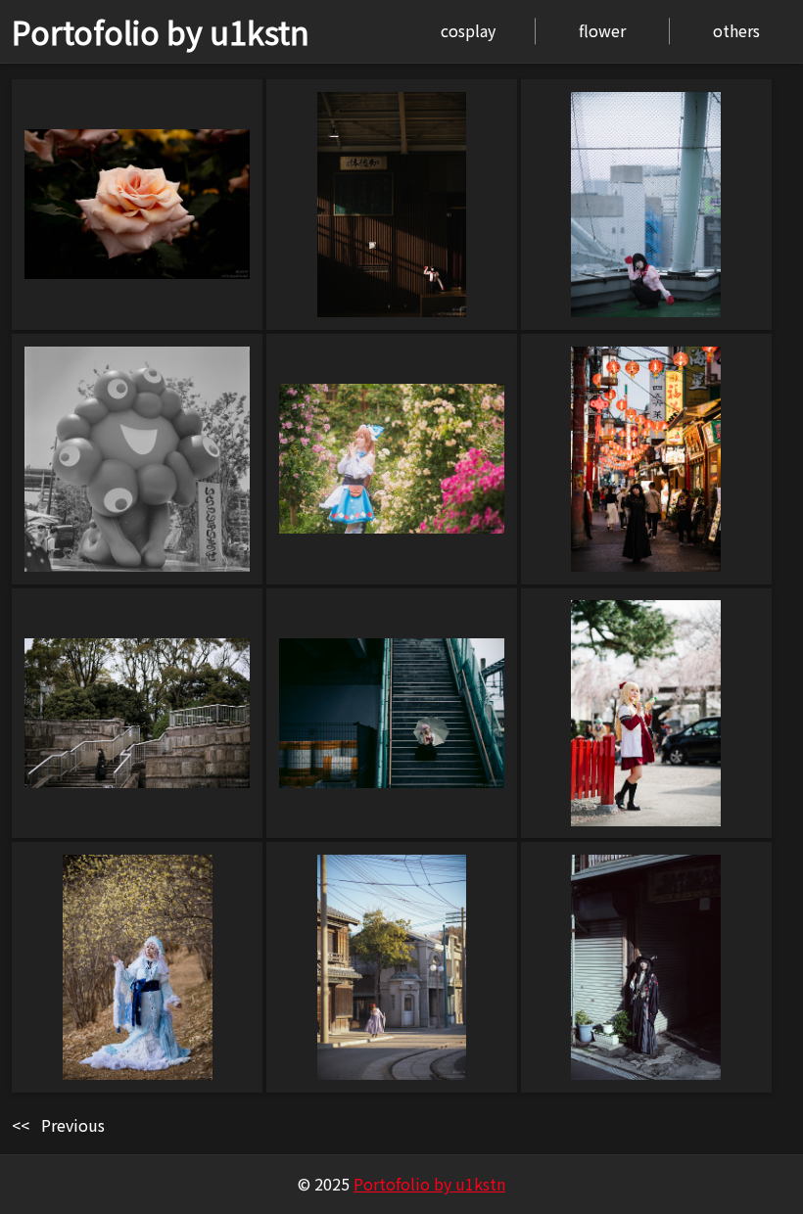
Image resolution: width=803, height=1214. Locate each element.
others (736, 30)
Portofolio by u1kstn (160, 31)
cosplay (468, 30)
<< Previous (58, 1125)
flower (602, 30)
